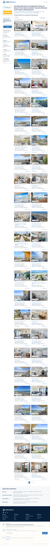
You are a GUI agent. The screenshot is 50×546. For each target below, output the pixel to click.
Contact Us (7, 539)
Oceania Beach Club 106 (19, 128)
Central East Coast (32, 11)
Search (7, 26)
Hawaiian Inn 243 (35, 52)
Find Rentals (16, 11)
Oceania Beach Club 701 (19, 166)
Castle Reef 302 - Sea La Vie (37, 360)
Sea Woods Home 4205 (19, 322)
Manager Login (28, 518)
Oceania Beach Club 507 (19, 436)
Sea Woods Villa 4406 (36, 166)
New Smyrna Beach (18, 12)
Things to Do (4, 518)
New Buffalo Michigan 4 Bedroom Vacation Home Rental (21, 499)
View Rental (26, 37)
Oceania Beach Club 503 (36, 455)
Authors (15, 519)
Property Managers (5, 517)
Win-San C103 (34, 322)
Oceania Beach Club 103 (36, 244)
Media (15, 518)
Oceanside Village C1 (36, 147)
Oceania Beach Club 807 (36, 264)
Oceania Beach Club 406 (36, 224)
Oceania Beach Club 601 (19, 379)
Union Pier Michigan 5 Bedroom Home (18, 498)
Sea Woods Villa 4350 (19, 474)
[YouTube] (3, 512)
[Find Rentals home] (9, 2)
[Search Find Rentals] (44, 2)
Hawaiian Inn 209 (18, 33)
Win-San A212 (17, 185)
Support (38, 518)
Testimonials (27, 517)
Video (15, 517)
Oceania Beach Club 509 (19, 264)
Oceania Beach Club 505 (36, 33)
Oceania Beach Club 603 (36, 341)
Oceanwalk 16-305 (35, 109)
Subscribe (45, 533)
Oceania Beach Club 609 (36, 303)
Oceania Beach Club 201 (19, 455)
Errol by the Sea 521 (35, 128)
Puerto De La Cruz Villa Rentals (17, 492)
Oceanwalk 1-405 (35, 185)
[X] (7, 512)
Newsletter (4, 519)
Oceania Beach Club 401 (36, 417)
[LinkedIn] (5, 512)
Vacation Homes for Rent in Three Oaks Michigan (32, 498)
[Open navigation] (47, 2)
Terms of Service (39, 517)
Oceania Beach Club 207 (36, 71)
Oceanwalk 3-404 (18, 417)
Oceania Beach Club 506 (36, 398)
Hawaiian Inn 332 (18, 90)
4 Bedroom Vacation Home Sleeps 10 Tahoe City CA (20, 496)
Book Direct (8, 11)
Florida (26, 11)
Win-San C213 (34, 474)
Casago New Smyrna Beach (27, 12)
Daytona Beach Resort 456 (19, 303)
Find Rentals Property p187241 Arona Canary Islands (20, 491)
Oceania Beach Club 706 (19, 398)
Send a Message (8, 13)
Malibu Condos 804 (35, 436)
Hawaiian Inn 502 (35, 90)
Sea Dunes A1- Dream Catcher (20, 109)
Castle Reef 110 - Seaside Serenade (21, 147)
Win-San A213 (17, 360)
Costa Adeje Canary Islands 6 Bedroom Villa (35, 491)
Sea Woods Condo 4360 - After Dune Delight (21, 244)
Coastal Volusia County (40, 11)
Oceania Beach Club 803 (19, 52)
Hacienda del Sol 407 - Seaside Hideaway (20, 224)
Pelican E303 (17, 71)
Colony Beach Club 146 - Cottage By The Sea (39, 283)
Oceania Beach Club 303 (19, 283)
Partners (27, 519)
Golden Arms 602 (35, 379)
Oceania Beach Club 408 (19, 341)
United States (21, 11)
